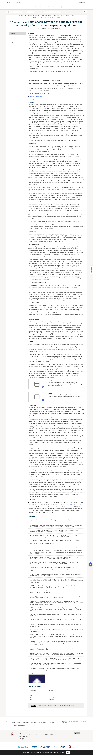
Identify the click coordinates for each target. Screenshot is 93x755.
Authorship (36, 28)
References (13, 39)
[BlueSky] (19, 739)
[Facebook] (23, 739)
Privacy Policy (62, 752)
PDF (56, 12)
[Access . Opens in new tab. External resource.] (66, 86)
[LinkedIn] (22, 739)
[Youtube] (25, 739)
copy (58, 17)
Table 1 (45, 351)
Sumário (12, 12)
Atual (24, 12)
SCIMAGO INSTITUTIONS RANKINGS (51, 28)
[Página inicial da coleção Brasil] (12, 736)
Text (12, 36)
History (12, 45)
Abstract (13, 33)
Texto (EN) (47, 12)
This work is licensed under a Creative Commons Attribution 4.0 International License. (56, 705)
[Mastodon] (20, 739)
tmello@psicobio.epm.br (74, 504)
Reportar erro (91, 270)
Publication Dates (14, 42)
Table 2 (52, 377)
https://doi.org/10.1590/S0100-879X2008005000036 (43, 17)
